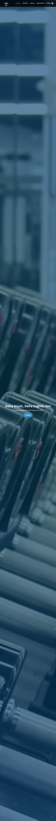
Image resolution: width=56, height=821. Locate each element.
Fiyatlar (32, 3)
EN (52, 3)
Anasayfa (18, 3)
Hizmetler (25, 3)
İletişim (48, 3)
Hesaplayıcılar (40, 3)
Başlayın (28, 415)
